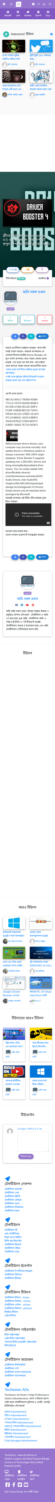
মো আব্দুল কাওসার (15, 941)
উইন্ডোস (21, 279)
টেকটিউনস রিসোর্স (13, 1244)
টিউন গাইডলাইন (12, 1334)
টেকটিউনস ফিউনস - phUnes (18, 1308)
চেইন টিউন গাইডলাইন (15, 1338)
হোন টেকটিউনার (12, 1233)
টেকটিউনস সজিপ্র (12, 1248)
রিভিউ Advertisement (15, 1429)
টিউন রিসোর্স (10, 1345)
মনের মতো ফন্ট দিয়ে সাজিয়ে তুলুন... (39, 1084)
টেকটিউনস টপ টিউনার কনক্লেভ (18, 1271)
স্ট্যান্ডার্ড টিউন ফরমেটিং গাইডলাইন (21, 1341)
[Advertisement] (27, 143)
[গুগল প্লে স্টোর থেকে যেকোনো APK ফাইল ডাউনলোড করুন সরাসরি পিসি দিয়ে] (14, 952)
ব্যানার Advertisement (15, 1411)
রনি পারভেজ (12, 64)
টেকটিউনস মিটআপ (13, 1274)
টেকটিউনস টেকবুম (13, 1199)
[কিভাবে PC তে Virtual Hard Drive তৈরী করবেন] (41, 982)
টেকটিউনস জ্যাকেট (13, 1189)
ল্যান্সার (27, 15)
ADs (48, 15)
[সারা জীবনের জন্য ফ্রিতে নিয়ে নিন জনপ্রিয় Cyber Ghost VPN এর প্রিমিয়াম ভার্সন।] (41, 1034)
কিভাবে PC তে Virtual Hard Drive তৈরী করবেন (40, 995)
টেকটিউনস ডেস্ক (12, 1192)
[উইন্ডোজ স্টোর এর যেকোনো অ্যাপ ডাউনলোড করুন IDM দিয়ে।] (14, 1034)
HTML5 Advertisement (17, 1419)
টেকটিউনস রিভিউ (12, 1196)
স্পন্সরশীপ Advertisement (17, 1437)
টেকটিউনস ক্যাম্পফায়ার (15, 1375)
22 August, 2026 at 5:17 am (29, 1129)
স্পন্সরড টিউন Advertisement (19, 1422)
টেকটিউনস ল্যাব (12, 1203)
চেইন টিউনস (10, 1315)
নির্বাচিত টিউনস (11, 1311)
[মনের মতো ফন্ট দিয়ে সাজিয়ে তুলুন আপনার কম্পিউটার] (41, 1071)
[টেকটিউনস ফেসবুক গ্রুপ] (14, 1485)
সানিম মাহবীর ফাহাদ (15, 95)
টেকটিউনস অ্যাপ (35, 1477)
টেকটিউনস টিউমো (13, 1278)
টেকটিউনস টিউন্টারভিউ (15, 1364)
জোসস (43, 336)
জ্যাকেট (7, 15)
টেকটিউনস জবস (12, 1210)
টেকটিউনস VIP (12, 1368)
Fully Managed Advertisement (21, 1440)
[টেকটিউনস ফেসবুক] (8, 1485)
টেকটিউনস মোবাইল (22, 1477)
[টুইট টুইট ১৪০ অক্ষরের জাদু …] (41, 45)
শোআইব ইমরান (14, 971)
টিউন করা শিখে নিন (13, 1240)
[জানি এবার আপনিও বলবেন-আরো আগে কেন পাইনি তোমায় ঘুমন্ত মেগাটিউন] (41, 76)
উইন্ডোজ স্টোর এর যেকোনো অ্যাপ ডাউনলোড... (14, 1046)
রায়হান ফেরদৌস (14, 1001)
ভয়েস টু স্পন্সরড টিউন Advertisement (23, 1426)
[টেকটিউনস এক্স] (20, 1485)
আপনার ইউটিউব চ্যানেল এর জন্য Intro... (13, 1084)
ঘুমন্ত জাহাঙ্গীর (40, 95)
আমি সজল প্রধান (34, 292)
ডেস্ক (18, 15)
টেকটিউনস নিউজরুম (14, 1207)
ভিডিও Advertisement (16, 1415)
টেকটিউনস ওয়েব (9, 1477)
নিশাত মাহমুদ (40, 941)
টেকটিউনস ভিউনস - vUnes (17, 1301)
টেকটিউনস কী (11, 1230)
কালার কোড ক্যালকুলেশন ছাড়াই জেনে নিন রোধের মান (39, 936)
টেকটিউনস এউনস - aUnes (17, 1304)
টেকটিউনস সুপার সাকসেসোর (18, 1372)
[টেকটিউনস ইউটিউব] (26, 1485)
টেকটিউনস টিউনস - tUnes (17, 1297)
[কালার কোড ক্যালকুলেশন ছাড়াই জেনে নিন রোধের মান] (41, 922)
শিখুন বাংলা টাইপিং (13, 1237)
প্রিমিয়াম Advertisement (16, 1433)
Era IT (38, 1001)
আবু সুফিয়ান (39, 971)
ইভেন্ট (38, 15)
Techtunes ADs (17, 1389)
